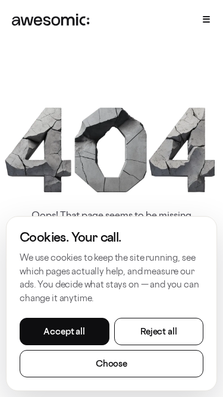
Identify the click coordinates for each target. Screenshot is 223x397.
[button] (203, 19)
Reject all (158, 331)
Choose (111, 363)
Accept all (64, 331)
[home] (51, 19)
